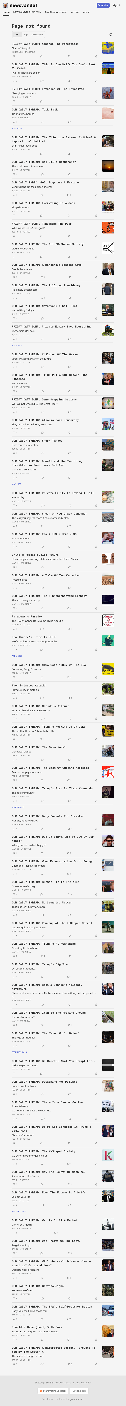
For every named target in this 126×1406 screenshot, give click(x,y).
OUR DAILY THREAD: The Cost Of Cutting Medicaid (50, 768)
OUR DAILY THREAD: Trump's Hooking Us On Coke (48, 726)
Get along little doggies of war (29, 927)
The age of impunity (23, 792)
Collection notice (82, 1382)
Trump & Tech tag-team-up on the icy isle (35, 1331)
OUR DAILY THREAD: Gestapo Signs (38, 1286)
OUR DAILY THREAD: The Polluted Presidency (46, 285)
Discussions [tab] (37, 34)
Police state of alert (22, 1290)
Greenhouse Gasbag (23, 886)
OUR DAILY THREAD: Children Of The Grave (45, 354)
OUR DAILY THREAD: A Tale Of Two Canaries (46, 575)
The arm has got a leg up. (26, 600)
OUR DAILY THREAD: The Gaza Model (39, 747)
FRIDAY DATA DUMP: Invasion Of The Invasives (48, 89)
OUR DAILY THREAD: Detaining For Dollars (44, 1081)
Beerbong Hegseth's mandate (28, 865)
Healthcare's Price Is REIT (34, 637)
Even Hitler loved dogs (24, 145)
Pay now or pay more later (27, 772)
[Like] (14, 56)
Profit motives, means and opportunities (34, 641)
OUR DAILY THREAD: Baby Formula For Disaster (48, 816)
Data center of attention (25, 445)
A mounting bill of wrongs (27, 1176)
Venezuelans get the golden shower (32, 186)
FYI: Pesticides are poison (26, 72)
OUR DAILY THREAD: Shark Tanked (37, 440)
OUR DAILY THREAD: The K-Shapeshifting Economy (49, 596)
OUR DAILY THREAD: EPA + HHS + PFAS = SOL (45, 534)
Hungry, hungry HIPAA (25, 820)
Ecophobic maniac (22, 269)
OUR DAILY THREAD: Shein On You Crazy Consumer (49, 513)
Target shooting (21, 1245)
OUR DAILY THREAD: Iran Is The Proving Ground (49, 1012)
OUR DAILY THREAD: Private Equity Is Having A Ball (53, 493)
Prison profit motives (24, 1086)
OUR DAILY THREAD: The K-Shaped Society (43, 1151)
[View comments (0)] (41, 56)
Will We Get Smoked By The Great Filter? (35, 403)
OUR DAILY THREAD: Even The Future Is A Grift (48, 1192)
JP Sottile (30, 52)
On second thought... (24, 968)
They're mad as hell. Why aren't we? (32, 424)
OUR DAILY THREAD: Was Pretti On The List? (46, 1241)
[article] (63, 50)
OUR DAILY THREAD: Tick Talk (35, 109)
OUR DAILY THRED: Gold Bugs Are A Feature (45, 182)
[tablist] (28, 34)
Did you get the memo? (25, 1065)
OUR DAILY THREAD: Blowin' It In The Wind (45, 882)
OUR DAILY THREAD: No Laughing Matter (42, 902)
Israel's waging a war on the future (31, 358)
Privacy (59, 1382)
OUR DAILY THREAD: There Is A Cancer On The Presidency (47, 1104)
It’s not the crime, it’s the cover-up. (31, 1110)
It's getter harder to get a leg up (30, 1155)
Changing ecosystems (24, 93)
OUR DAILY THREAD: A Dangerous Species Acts (47, 265)
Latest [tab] (17, 34)
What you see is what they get (29, 845)
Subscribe (103, 5)
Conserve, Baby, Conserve (26, 669)
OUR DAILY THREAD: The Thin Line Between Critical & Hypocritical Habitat (54, 139)
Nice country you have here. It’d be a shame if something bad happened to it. (54, 994)
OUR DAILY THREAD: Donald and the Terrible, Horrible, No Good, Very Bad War (47, 463)
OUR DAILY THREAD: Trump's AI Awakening (44, 943)
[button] (6, 12)
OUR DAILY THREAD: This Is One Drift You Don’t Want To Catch (53, 66)
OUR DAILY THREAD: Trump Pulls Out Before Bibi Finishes (49, 377)
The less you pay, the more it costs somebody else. (40, 517)
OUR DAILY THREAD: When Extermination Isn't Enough (52, 861)
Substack (47, 1399)
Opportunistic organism (25, 1269)
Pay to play (18, 497)
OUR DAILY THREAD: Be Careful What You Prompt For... (54, 1061)
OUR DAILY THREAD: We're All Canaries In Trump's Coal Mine (51, 1129)
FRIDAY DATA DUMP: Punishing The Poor (42, 223)
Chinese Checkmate (23, 1135)
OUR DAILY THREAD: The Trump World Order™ (45, 1033)
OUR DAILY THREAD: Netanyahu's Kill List (44, 306)
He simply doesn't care (24, 289)
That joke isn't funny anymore (28, 906)
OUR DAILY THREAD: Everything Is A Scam (43, 203)
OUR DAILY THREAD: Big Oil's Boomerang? (44, 162)
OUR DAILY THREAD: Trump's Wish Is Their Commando (52, 788)
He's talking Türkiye (23, 310)
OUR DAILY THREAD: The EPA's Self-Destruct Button (52, 1306)
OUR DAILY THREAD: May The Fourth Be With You (48, 1172)
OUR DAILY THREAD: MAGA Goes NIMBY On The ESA (49, 665)
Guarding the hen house (25, 948)
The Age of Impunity (23, 1037)
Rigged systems (21, 207)
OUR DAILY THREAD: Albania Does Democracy (45, 420)
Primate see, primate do (25, 689)
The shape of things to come (28, 1356)
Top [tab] (26, 34)
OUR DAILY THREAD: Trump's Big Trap (40, 964)
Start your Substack (54, 1390)
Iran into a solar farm (24, 469)
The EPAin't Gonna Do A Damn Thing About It (37, 620)
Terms (67, 1382)
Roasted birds (19, 579)
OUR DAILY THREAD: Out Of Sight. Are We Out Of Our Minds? (53, 839)
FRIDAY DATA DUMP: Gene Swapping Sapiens (44, 399)
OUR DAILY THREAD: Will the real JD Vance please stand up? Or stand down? (51, 1263)
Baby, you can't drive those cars (29, 1310)
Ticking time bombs (23, 113)
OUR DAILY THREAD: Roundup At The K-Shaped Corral (52, 923)
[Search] (111, 34)
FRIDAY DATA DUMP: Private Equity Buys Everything (51, 326)
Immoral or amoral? (23, 1017)
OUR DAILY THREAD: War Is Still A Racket (44, 1220)
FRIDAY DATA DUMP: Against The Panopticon (45, 44)
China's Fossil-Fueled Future (35, 555)
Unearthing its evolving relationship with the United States (45, 559)
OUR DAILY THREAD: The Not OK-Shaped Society (48, 244)
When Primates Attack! (29, 685)
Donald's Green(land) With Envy (37, 1327)
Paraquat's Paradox (27, 616)
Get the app (79, 1390)
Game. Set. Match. (22, 1224)
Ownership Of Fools (23, 330)
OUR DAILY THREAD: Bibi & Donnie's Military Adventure (47, 987)
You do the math (21, 538)
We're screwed (20, 383)
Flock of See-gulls (22, 48)
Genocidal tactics (21, 751)
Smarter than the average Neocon (31, 710)
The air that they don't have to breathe (33, 731)
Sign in (117, 5)
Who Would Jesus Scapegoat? (28, 228)
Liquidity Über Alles (23, 248)
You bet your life (21, 1196)
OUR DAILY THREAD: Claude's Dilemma (40, 706)
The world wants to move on (28, 166)
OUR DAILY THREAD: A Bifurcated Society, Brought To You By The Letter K (53, 1349)
